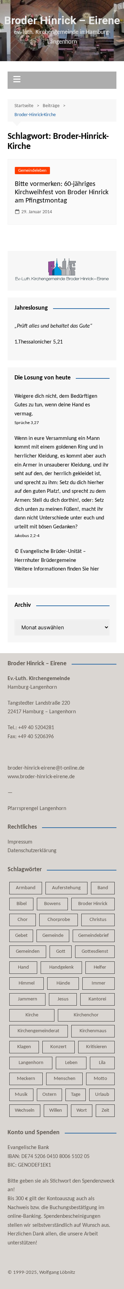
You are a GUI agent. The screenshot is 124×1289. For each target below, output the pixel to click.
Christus (98, 919)
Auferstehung (66, 888)
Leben (71, 1062)
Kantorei (97, 999)
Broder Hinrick (92, 903)
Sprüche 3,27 (26, 423)
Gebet (21, 935)
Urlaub (102, 1094)
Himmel (26, 983)
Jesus (63, 999)
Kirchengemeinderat (38, 1031)
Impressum (20, 842)
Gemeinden (28, 951)
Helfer (100, 967)
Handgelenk (61, 967)
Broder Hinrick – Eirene (62, 20)
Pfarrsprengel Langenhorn (37, 808)
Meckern (26, 1078)
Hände (63, 983)
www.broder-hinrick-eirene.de (41, 777)
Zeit (105, 1110)
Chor (23, 919)
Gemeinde (52, 935)
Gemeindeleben (32, 170)
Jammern (27, 999)
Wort (81, 1110)
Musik (21, 1094)
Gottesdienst (95, 951)
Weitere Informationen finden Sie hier (56, 569)
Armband (25, 888)
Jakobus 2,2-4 (27, 536)
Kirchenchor (86, 1015)
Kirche (31, 1015)
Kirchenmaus (93, 1031)
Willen (55, 1110)
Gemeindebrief (93, 935)
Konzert (58, 1047)
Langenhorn (31, 1062)
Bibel (22, 903)
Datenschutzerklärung (32, 851)
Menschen (64, 1078)
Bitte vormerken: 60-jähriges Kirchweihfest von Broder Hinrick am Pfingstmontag (61, 192)
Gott (60, 951)
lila (102, 1062)
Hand (23, 967)
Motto (100, 1078)
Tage (75, 1094)
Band (102, 888)
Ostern (49, 1094)
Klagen (24, 1047)
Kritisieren (96, 1047)
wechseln (24, 1110)
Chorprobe (59, 919)
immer (98, 983)
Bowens (52, 903)
